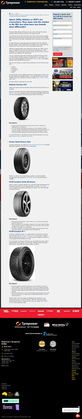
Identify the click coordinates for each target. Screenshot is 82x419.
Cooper (13, 79)
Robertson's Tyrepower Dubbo (38, 2)
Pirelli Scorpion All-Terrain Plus (27, 235)
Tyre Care (74, 348)
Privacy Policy (61, 49)
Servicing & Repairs (76, 363)
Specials (64, 5)
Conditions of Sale (17, 416)
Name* (55, 21)
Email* (54, 30)
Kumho (46, 77)
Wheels (51, 5)
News (74, 7)
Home (11, 13)
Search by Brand (75, 346)
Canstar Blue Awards (6, 385)
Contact (70, 5)
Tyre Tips (74, 350)
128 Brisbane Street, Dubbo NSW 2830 (11, 350)
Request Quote (58, 54)
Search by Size (75, 345)
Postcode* (55, 34)
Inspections (74, 362)
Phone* (60, 25)
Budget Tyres (4, 387)
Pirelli (37, 77)
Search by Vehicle (76, 343)
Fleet (71, 7)
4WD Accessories (76, 358)
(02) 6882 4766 (59, 2)
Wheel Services (75, 367)
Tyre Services (75, 365)
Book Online (77, 5)
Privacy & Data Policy (9, 416)
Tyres (46, 5)
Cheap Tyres (4, 388)
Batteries (73, 360)
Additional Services (76, 368)
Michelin (41, 77)
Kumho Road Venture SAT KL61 (35, 144)
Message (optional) (57, 38)
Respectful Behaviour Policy (26, 416)
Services (57, 5)
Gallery (79, 7)
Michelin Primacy (13, 93)
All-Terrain (35, 58)
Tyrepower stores (16, 136)
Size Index (4, 383)
